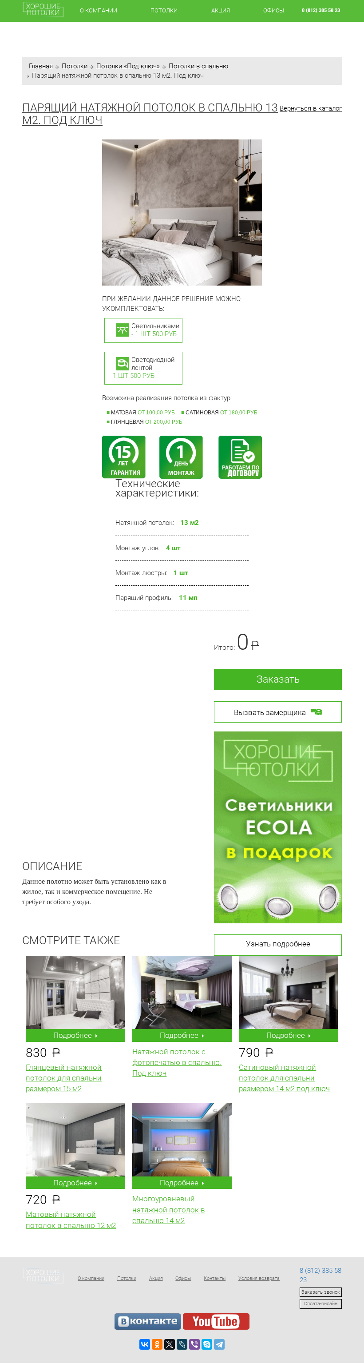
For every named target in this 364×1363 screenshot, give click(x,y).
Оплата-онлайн (320, 1304)
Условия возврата (259, 1278)
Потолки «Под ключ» (128, 66)
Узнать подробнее (278, 943)
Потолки (164, 10)
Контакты (215, 1278)
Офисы (273, 10)
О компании (98, 10)
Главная (41, 66)
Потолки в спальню (198, 66)
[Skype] (207, 1344)
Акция (220, 10)
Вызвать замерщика (270, 712)
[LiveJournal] (182, 1344)
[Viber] (194, 1344)
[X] (169, 1344)
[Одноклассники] (157, 1344)
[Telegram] (219, 1344)
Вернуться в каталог (311, 108)
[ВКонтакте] (144, 1344)
